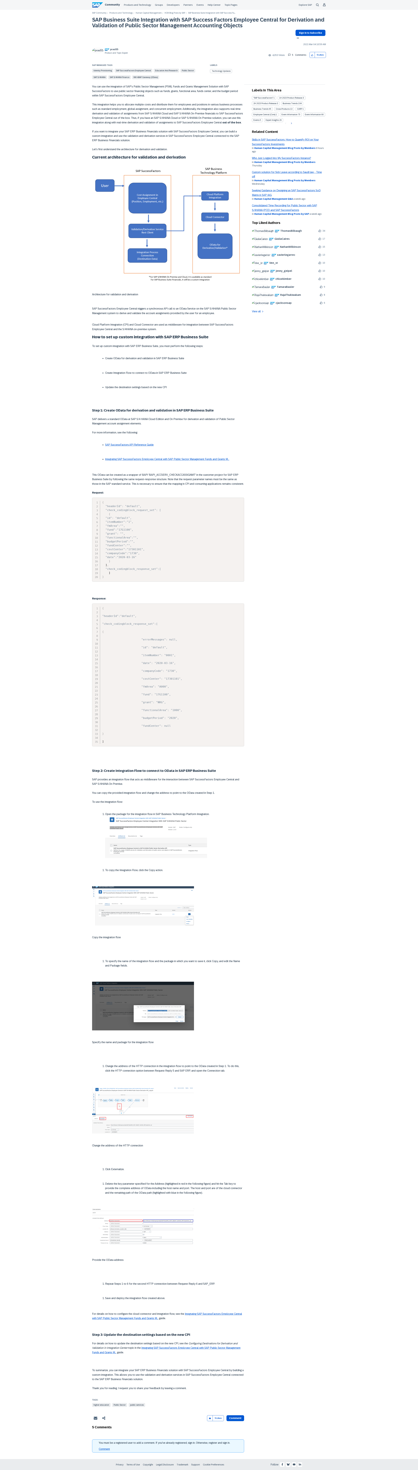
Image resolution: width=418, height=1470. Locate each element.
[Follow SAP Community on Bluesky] (288, 1464)
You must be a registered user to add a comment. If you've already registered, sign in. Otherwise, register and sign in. (164, 1442)
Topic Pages (231, 5)
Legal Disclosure (165, 1464)
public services (137, 1405)
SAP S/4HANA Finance (119, 77)
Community (112, 4)
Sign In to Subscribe (310, 33)
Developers (173, 5)
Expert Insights (272, 120)
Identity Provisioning (103, 70)
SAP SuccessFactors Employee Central (133, 70)
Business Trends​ (260, 109)
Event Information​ (313, 114)
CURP (299, 109)
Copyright (148, 1464)
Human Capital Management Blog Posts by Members (284, 148)
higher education (101, 1405)
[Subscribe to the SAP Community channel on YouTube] (294, 1464)
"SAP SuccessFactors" (263, 98)
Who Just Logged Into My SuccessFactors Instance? (281, 158)
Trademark (182, 1464)
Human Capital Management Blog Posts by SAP (281, 214)
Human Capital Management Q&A (273, 199)
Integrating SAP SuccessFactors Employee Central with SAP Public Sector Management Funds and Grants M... (167, 459)
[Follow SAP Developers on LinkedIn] (300, 1464)
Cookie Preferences (213, 1464)
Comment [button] (235, 1418)
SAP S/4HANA (99, 77)
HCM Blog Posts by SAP (175, 13)
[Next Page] (291, 123)
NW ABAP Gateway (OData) (146, 77)
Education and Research (166, 70)
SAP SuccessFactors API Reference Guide (129, 444)
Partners (188, 5)
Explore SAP (305, 5)
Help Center (214, 5)
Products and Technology (137, 5)
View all (256, 311)
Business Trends (290, 103)
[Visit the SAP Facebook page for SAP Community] (282, 1464)
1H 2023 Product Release (290, 98)
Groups (159, 5)
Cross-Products (283, 109)
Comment (104, 1449)
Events (200, 5)
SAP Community (99, 13)
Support (195, 1464)
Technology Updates (221, 71)
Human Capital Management (149, 13)
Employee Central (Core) (264, 114)
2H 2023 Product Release (264, 103)
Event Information (289, 114)
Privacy (119, 1464)
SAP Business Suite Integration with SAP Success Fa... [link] (211, 13)
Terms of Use (133, 1464)
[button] (312, 55)
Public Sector (188, 70)
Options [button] (297, 38)
